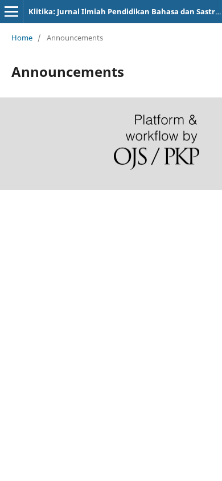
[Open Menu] (11, 11)
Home (21, 37)
